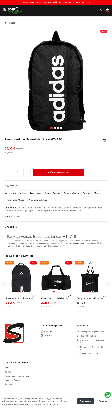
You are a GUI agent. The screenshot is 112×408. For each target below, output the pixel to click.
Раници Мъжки (71, 193)
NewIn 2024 (75, 210)
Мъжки (97, 193)
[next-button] (107, 283)
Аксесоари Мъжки (16, 200)
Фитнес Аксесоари (59, 210)
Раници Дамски (52, 193)
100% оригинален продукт (29, 207)
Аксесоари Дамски (38, 200)
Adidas (23, 193)
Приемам (85, 401)
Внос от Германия (72, 207)
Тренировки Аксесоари (36, 210)
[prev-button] (5, 283)
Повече (102, 401)
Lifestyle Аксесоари (93, 207)
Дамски (86, 193)
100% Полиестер (53, 207)
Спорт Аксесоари (14, 210)
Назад (12, 22)
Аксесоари (35, 193)
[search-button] (101, 10)
